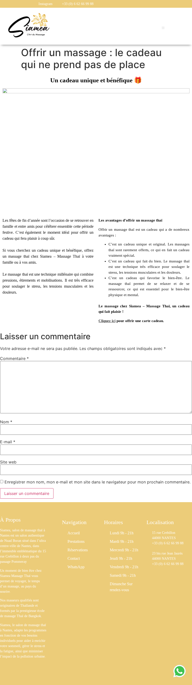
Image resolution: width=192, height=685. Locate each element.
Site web (8, 462)
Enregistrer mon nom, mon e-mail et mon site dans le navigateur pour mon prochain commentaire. (97, 482)
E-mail (7, 442)
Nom (6, 422)
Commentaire (14, 358)
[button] (163, 27)
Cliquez (104, 321)
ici (113, 321)
